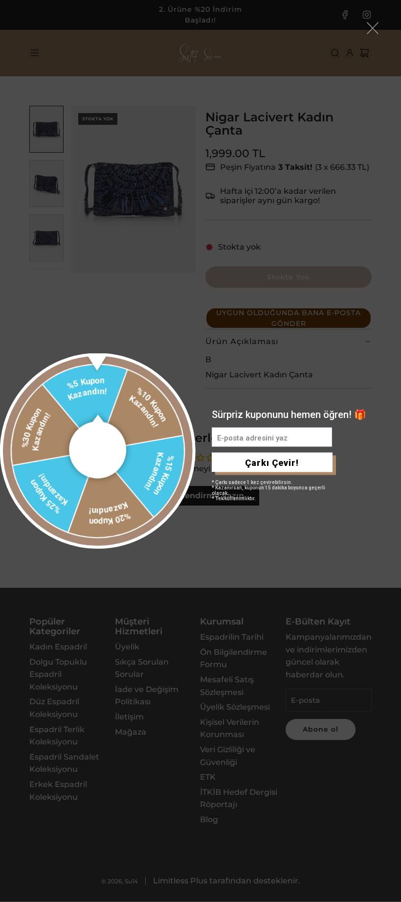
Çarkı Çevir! (272, 462)
